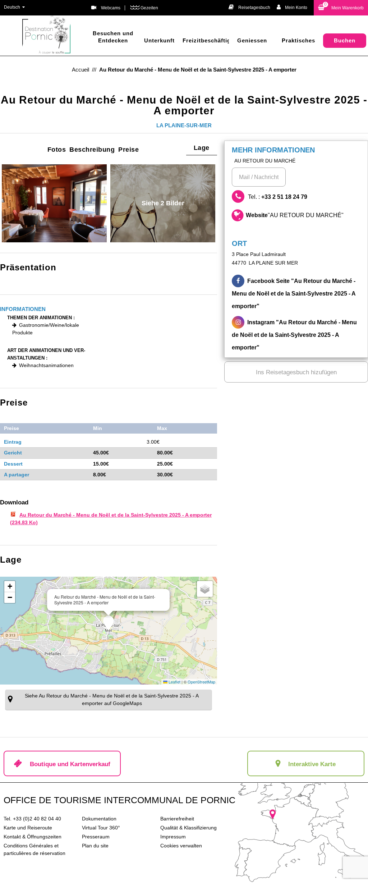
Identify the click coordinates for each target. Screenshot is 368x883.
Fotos (56, 149)
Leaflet (173, 682)
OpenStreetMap (201, 682)
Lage (202, 147)
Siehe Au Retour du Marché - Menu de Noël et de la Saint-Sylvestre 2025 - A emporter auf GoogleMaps (112, 699)
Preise (128, 149)
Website (295, 215)
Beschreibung (92, 149)
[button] (341, 7)
